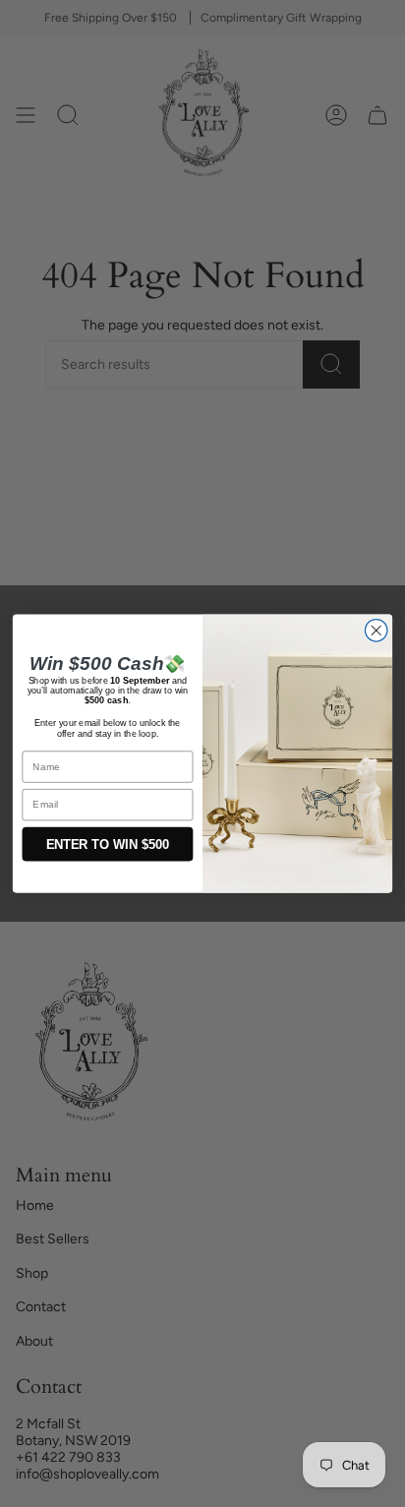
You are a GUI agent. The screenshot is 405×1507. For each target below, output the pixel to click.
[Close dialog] (376, 631)
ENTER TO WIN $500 (108, 844)
